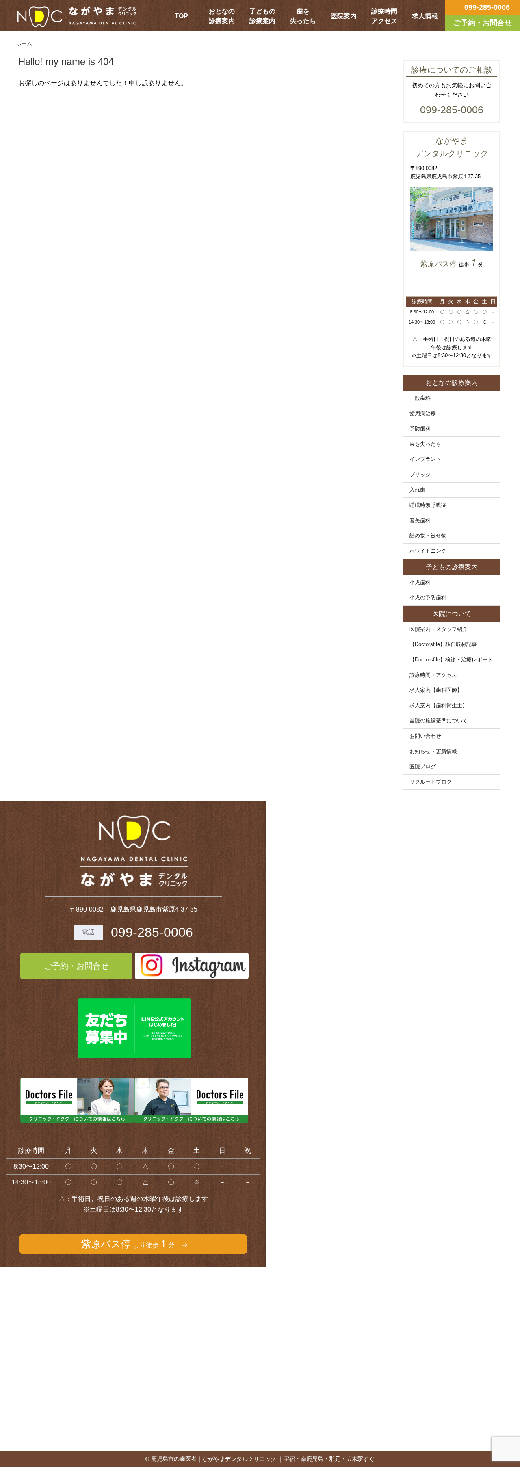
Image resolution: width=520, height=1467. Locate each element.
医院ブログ (423, 766)
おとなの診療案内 (222, 16)
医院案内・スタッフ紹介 (439, 629)
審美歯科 (420, 520)
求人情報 (425, 16)
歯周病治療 (423, 414)
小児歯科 (420, 583)
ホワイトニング (428, 551)
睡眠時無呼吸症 (428, 505)
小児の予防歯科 (428, 598)
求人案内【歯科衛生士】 (439, 706)
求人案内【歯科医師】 (436, 690)
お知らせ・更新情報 (433, 751)
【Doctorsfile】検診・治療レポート (451, 660)
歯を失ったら (303, 16)
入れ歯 (417, 490)
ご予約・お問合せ (76, 965)
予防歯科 (420, 429)
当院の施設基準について (439, 721)
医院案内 (344, 16)
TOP (181, 16)
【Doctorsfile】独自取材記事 (443, 644)
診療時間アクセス (384, 16)
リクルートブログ (431, 782)
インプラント (425, 459)
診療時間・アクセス (433, 675)
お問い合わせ (425, 736)
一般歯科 (420, 398)
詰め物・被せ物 (428, 535)
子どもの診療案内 (262, 16)
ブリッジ (420, 474)
